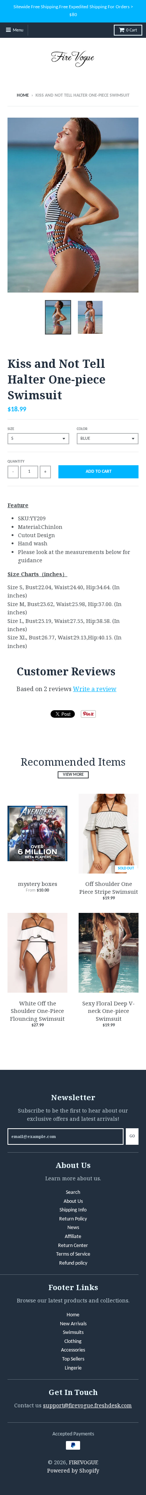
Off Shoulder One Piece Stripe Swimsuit (108, 887)
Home (23, 95)
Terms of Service (73, 1254)
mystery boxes (37, 883)
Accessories (73, 1350)
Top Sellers (73, 1359)
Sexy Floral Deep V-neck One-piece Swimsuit (108, 1011)
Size (10, 429)
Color (82, 429)
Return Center (73, 1246)
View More (73, 775)
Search (73, 1192)
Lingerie (73, 1368)
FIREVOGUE (83, 1462)
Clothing (73, 1341)
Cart (131, 30)
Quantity (15, 462)
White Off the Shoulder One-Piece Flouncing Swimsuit (37, 1011)
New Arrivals (73, 1324)
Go (132, 1136)
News (73, 1228)
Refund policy (73, 1263)
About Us (73, 1201)
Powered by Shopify (73, 1470)
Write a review (94, 689)
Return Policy (73, 1219)
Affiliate (73, 1237)
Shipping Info (73, 1210)
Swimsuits (73, 1332)
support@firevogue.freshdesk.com (87, 1405)
